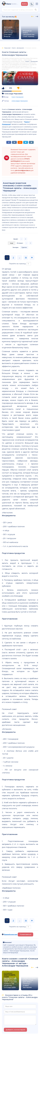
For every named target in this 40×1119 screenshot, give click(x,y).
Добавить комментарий (15, 1030)
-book (12, 4)
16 (26, 258)
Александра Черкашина (13, 93)
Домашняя (34, 61)
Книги (27, 61)
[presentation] (32, 16)
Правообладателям (10, 934)
